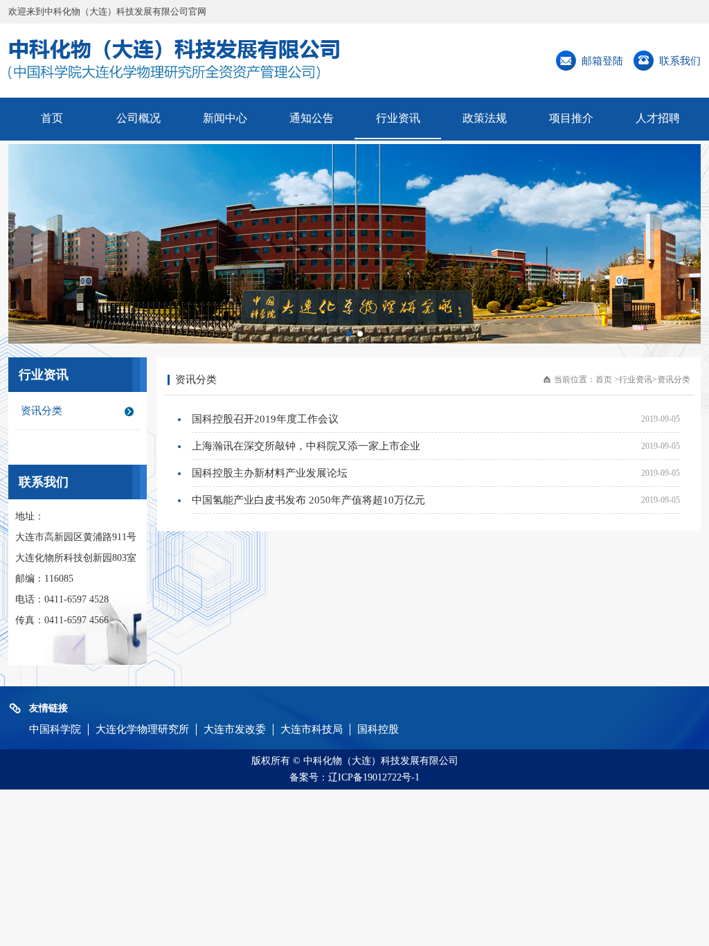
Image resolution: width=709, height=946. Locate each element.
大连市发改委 (235, 729)
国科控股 (378, 729)
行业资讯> (638, 379)
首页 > (607, 379)
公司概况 (138, 118)
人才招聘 (658, 118)
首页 (52, 118)
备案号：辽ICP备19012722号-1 (354, 777)
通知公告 (311, 118)
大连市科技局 (311, 729)
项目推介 (571, 118)
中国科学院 (55, 729)
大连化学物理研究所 (142, 729)
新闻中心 (225, 118)
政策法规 (485, 118)
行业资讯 (398, 118)
